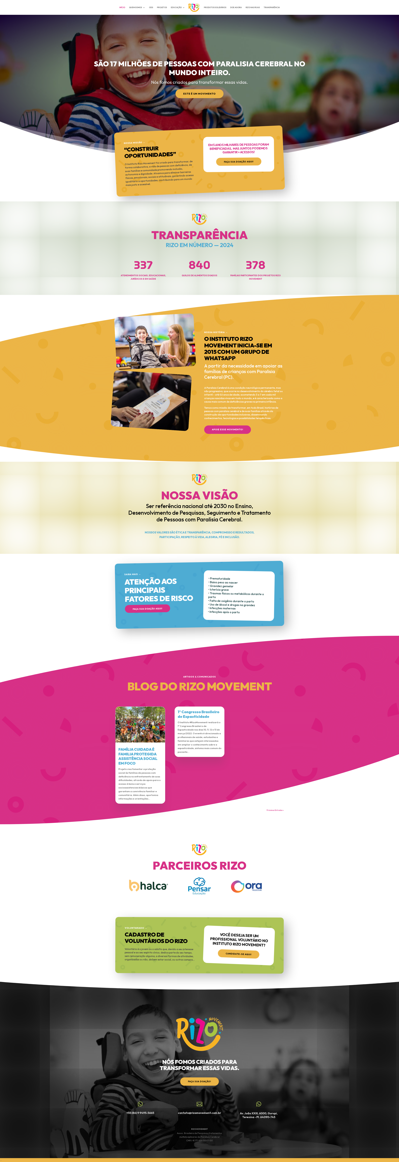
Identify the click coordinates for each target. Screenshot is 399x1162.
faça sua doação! (199, 1081)
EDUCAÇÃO (176, 7)
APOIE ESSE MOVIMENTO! (227, 429)
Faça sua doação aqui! (239, 161)
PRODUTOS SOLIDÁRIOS (215, 7)
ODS (151, 7)
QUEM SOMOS (135, 7)
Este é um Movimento (199, 93)
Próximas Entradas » (275, 810)
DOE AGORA (236, 7)
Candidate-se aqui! (239, 954)
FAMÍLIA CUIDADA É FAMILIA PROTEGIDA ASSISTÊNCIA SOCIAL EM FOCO (137, 756)
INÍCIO (122, 7)
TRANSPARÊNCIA (272, 7)
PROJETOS (162, 7)
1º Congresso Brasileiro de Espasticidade (198, 714)
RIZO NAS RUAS (253, 7)
